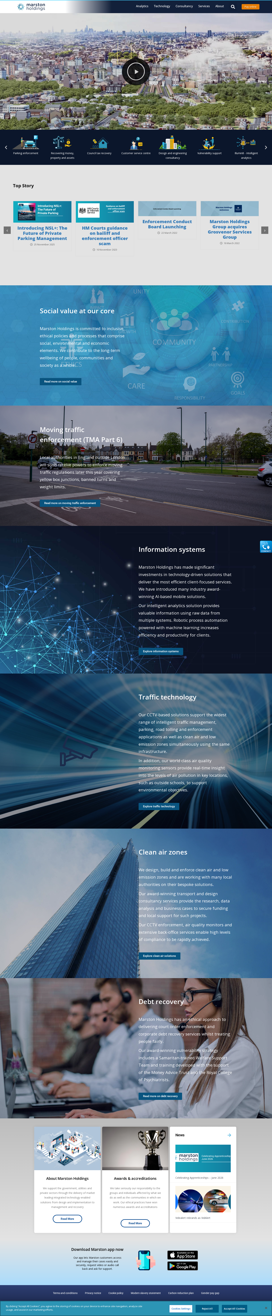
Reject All (207, 1308)
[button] (233, 6)
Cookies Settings (181, 1308)
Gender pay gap (210, 1293)
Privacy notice (93, 1293)
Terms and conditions (65, 1293)
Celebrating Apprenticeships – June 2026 (199, 1177)
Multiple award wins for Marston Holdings (229, 224)
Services (204, 6)
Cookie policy (115, 1293)
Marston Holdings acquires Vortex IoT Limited (167, 226)
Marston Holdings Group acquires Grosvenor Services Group (105, 229)
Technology (162, 6)
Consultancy (184, 6)
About (219, 6)
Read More (67, 1219)
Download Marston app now (97, 1249)
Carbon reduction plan (181, 1293)
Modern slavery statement (146, 1293)
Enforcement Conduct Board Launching (42, 224)
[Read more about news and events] (229, 1135)
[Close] (266, 1308)
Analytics (142, 6)
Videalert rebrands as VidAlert (192, 1218)
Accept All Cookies (234, 1308)
